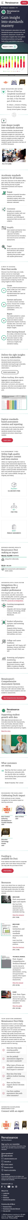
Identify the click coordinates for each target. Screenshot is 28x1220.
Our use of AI (6, 1211)
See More (14, 493)
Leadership (6, 1193)
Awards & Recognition (9, 1199)
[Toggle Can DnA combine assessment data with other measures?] (3, 1093)
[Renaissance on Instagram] (16, 1186)
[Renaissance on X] (6, 1186)
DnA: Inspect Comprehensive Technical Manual (19, 961)
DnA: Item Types (19, 994)
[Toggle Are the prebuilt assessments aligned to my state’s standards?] (3, 1059)
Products (5, 7)
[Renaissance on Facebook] (2, 1186)
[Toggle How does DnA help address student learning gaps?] (3, 1076)
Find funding (7, 871)
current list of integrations (15, 601)
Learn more (7, 440)
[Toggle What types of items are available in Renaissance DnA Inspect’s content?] (3, 1067)
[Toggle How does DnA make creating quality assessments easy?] (3, 1050)
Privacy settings (13, 1218)
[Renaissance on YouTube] (10, 1186)
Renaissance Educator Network (11, 1209)
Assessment (12, 7)
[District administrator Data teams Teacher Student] (14, 372)
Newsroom (6, 1197)
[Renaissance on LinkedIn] (13, 1186)
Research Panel (7, 1206)
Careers (5, 1195)
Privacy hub (10, 1216)
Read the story (5, 731)
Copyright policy (18, 1216)
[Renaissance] (11, 3)
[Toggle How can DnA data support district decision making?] (3, 1085)
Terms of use (4, 1218)
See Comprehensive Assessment (14, 698)
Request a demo (8, 47)
